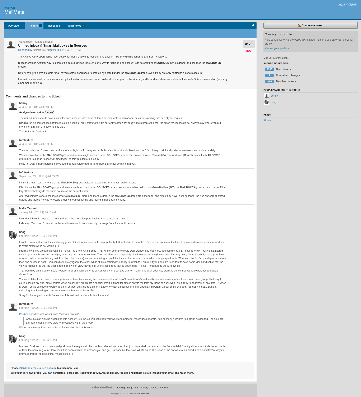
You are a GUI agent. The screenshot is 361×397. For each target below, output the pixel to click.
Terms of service (159, 387)
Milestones (72, 26)
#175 (249, 43)
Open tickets (279, 69)
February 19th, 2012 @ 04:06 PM (38, 307)
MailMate (14, 11)
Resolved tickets (281, 81)
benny (23, 103)
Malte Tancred (28, 208)
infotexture (39, 49)
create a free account (44, 368)
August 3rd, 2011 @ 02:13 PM (36, 107)
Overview (13, 25)
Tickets (31, 26)
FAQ (129, 387)
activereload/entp (102, 387)
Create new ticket (312, 25)
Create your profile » (277, 48)
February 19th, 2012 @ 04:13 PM (38, 340)
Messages (54, 25)
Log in (341, 4)
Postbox (23, 314)
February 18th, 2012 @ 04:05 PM (38, 235)
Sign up (352, 4)
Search (253, 25)
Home (267, 120)
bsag (22, 232)
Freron (9, 7)
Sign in (23, 368)
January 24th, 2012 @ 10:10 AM (37, 212)
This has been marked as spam (35, 41)
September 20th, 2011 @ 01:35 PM (39, 176)
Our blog (120, 387)
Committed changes (284, 75)
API (136, 387)
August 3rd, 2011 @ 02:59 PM (36, 144)
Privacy (144, 387)
